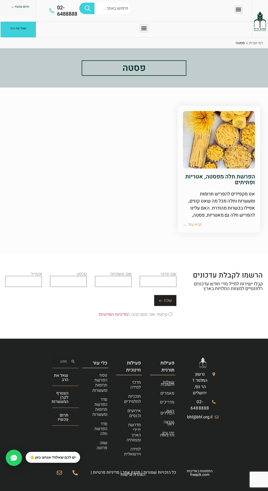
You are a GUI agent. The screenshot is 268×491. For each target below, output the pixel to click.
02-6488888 (67, 11)
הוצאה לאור (169, 423)
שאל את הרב (61, 377)
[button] (238, 9)
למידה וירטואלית (132, 451)
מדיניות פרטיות (106, 472)
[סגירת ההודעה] (26, 452)
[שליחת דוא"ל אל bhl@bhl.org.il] (59, 472)
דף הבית (256, 43)
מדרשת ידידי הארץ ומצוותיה (133, 432)
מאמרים (167, 393)
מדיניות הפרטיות (113, 314)
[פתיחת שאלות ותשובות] (14, 458)
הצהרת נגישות (133, 474)
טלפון (82, 274)
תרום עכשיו (63, 417)
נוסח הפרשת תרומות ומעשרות (99, 383)
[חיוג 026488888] (75, 472)
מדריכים (167, 402)
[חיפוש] (86, 8)
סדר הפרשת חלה (100, 429)
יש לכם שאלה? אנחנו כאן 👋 (53, 457)
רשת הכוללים (167, 412)
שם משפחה (121, 274)
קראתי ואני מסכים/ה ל (134, 314)
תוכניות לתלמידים (132, 399)
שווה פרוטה (102, 445)
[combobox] (112, 8)
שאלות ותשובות (167, 383)
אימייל (36, 274)
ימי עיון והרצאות (167, 434)
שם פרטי (168, 274)
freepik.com (199, 474)
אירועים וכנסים (134, 413)
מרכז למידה (135, 384)
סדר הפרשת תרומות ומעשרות (99, 407)
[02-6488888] (51, 10)
